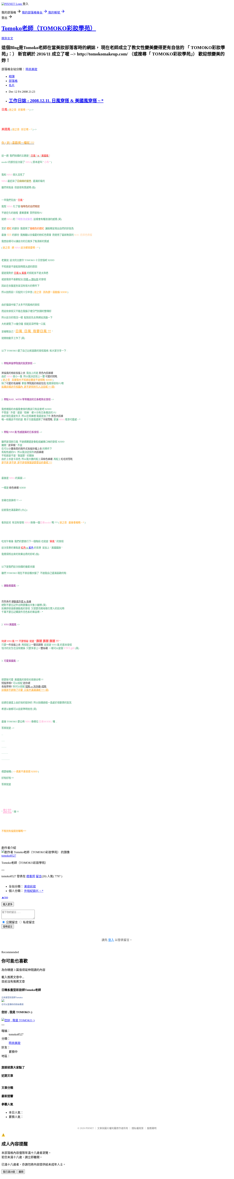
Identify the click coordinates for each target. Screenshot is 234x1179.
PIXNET (90, 1128)
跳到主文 (7, 38)
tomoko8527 (8, 855)
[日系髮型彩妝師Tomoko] (2, 1000)
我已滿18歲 (9, 1171)
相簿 (12, 76)
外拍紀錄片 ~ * (33, 890)
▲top (4, 897)
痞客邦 (30, 876)
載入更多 (7, 904)
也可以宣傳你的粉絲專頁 (12, 1004)
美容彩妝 (30, 886)
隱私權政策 (138, 1128)
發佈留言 (7, 926)
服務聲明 (151, 1128)
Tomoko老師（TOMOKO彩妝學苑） (48, 28)
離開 (21, 1171)
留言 (39, 876)
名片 (12, 85)
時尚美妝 (31, 69)
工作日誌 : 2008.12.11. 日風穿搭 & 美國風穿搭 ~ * (56, 100)
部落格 (13, 80)
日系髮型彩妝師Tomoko (12, 997)
